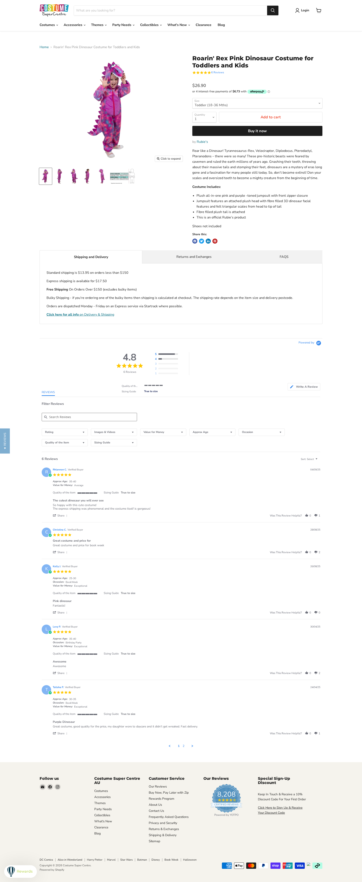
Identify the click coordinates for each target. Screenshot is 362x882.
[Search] (272, 10)
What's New (177, 25)
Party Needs (122, 25)
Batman (142, 860)
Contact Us (156, 811)
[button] (61, 516)
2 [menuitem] (183, 746)
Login (305, 10)
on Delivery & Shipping (80, 314)
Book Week (171, 860)
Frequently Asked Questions (169, 817)
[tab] (304, 386)
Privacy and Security (163, 823)
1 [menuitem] (179, 746)
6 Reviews (217, 72)
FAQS (284, 256)
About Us (155, 805)
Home (44, 47)
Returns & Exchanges (164, 829)
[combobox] (170, 10)
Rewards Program (161, 799)
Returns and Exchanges (194, 256)
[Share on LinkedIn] (208, 241)
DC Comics (46, 860)
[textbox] (319, 460)
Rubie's (202, 141)
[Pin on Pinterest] (214, 241)
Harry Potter (94, 860)
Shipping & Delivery (163, 835)
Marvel (111, 860)
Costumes (48, 25)
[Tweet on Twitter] (201, 241)
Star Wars (126, 860)
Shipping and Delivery (91, 257)
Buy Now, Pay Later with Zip (169, 792)
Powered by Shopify (52, 870)
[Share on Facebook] (194, 241)
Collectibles (149, 25)
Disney (155, 860)
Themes (97, 25)
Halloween (190, 860)
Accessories (73, 25)
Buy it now (257, 130)
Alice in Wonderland (70, 860)
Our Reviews (158, 786)
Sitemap (154, 841)
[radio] (167, 354)
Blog (221, 25)
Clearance (203, 25)
